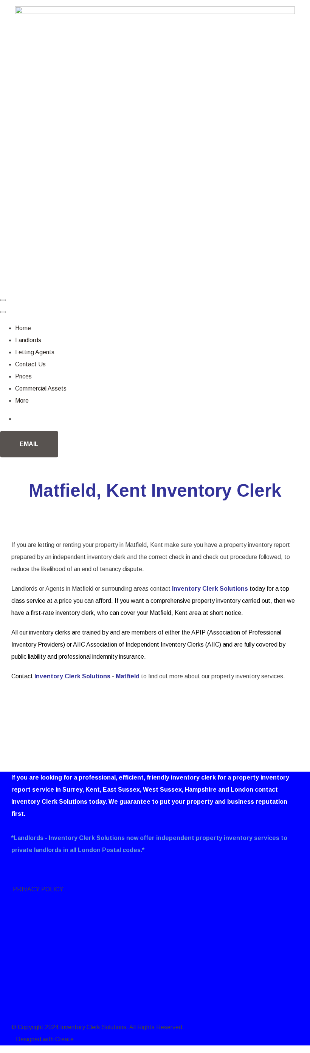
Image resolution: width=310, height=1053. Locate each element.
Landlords (28, 340)
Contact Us (30, 364)
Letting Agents (34, 352)
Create (64, 1039)
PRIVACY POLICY (37, 889)
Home (23, 328)
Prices (23, 376)
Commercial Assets (41, 388)
